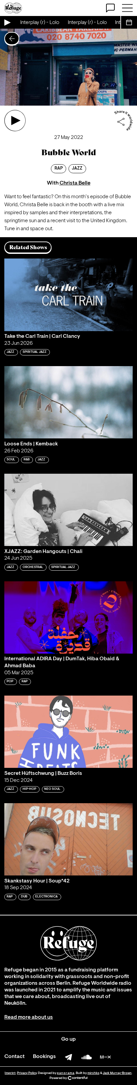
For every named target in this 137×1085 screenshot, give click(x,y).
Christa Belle (75, 183)
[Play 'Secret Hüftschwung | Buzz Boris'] (68, 732)
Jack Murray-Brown (117, 1073)
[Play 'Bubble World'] (15, 120)
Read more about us (28, 1017)
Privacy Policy (27, 1073)
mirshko (93, 1073)
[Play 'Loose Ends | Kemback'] (68, 402)
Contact (14, 1056)
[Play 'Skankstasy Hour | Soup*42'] (68, 839)
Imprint (10, 1073)
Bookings (44, 1056)
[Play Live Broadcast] (7, 22)
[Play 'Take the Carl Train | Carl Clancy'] (68, 295)
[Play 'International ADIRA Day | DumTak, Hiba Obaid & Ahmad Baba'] (68, 617)
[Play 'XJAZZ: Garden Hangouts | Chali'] (68, 510)
